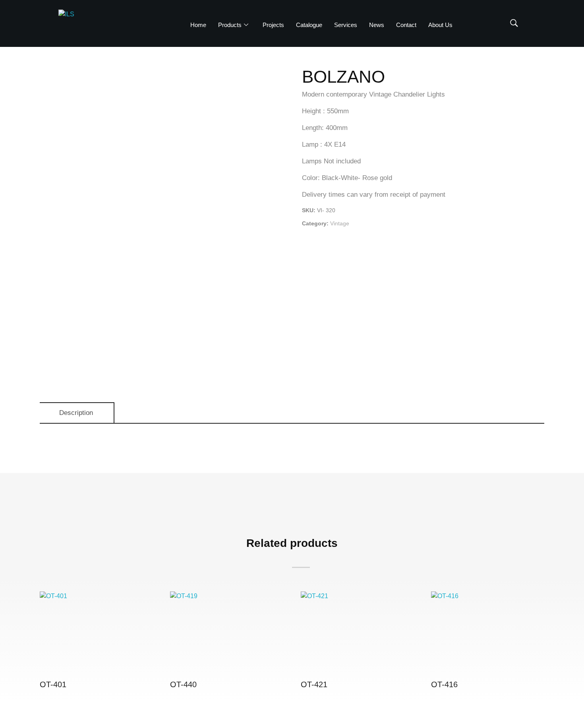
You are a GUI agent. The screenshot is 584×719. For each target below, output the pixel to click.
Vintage (339, 223)
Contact (406, 24)
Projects (273, 24)
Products (230, 24)
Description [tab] (76, 413)
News (376, 24)
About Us (440, 24)
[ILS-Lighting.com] (92, 24)
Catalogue (309, 24)
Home (198, 24)
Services (345, 24)
